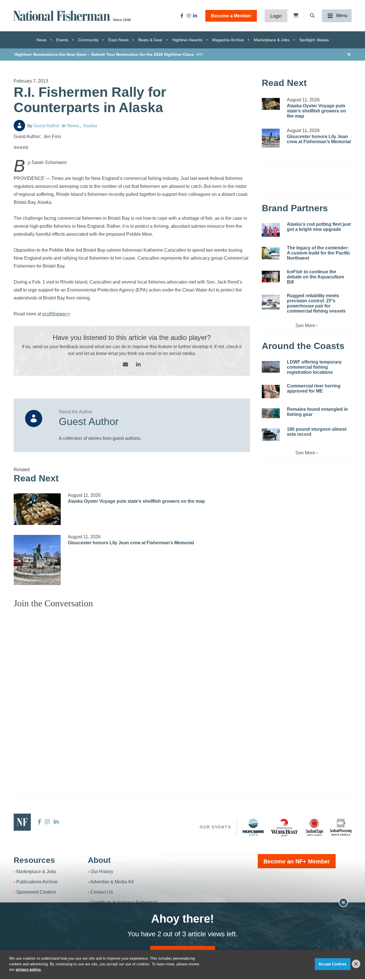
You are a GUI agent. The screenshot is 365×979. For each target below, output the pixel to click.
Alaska (90, 125)
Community (88, 40)
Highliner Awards (187, 40)
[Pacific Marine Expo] (253, 827)
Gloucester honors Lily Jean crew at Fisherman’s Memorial (131, 542)
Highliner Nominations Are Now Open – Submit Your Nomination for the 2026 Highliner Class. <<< (108, 54)
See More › (306, 325)
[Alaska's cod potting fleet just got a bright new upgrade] (271, 230)
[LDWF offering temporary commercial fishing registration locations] (271, 367)
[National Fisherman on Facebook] (182, 16)
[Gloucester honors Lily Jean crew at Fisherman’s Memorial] (37, 560)
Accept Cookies (332, 964)
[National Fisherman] (63, 15)
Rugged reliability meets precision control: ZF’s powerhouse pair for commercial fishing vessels (316, 303)
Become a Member (231, 15)
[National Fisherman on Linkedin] (195, 16)
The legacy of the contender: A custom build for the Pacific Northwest (318, 252)
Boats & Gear (150, 40)
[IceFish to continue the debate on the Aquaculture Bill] (271, 277)
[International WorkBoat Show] (285, 827)
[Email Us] (125, 364)
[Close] (356, 964)
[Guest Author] (19, 125)
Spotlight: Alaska (314, 40)
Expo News (118, 40)
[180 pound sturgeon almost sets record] (271, 434)
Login (276, 16)
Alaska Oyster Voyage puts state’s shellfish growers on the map (136, 501)
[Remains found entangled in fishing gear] (271, 413)
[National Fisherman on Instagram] (189, 16)
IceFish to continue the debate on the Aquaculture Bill (315, 276)
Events (62, 40)
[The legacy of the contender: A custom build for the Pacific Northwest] (271, 253)
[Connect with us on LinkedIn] (138, 364)
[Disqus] (132, 684)
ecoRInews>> (56, 313)
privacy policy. (28, 969)
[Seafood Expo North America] (314, 827)
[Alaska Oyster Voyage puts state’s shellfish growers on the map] (37, 509)
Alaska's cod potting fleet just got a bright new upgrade (319, 227)
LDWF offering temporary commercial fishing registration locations (314, 367)
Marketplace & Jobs (271, 40)
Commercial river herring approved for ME (313, 388)
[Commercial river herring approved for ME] (271, 391)
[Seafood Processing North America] (341, 827)
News (41, 40)
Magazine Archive (228, 40)
